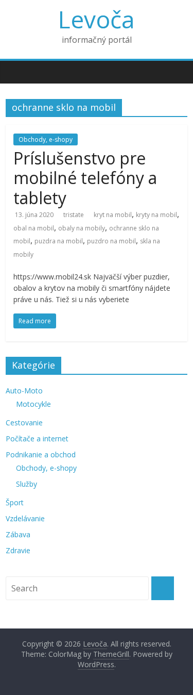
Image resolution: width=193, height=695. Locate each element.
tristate (73, 214)
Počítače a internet (37, 438)
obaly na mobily (81, 228)
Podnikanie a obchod (41, 454)
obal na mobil (33, 228)
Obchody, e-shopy (46, 139)
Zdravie (18, 550)
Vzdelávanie (25, 518)
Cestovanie (24, 422)
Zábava (18, 534)
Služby (26, 484)
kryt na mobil (113, 214)
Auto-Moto (24, 390)
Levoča (96, 19)
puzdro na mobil (111, 241)
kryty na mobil (156, 214)
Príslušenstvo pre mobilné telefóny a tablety (85, 178)
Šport (15, 502)
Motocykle (33, 404)
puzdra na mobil (58, 241)
